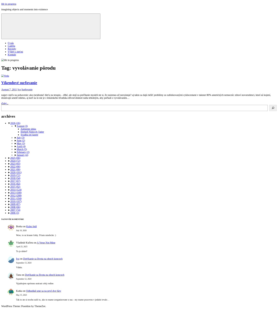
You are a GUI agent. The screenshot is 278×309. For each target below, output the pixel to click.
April (21, 146)
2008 (15, 207)
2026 (15, 123)
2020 (16, 172)
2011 (16, 198)
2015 (15, 186)
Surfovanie (26, 89)
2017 (15, 181)
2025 (15, 158)
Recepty (12, 48)
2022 (15, 166)
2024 (15, 160)
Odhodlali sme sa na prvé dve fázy (43, 291)
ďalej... (4, 103)
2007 (15, 210)
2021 (15, 169)
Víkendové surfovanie (19, 83)
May (21, 143)
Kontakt (12, 54)
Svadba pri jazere (29, 134)
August (22, 126)
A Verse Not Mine (46, 242)
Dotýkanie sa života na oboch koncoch (43, 258)
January (22, 155)
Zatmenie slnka (28, 129)
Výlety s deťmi (15, 51)
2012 (16, 195)
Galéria (11, 46)
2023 (15, 163)
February (23, 152)
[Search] (273, 108)
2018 (15, 178)
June (21, 140)
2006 (14, 213)
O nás (11, 43)
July (20, 137)
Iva (19, 89)
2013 (16, 192)
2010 (16, 201)
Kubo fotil (31, 226)
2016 (15, 184)
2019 (15, 175)
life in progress (8, 4)
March (22, 149)
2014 (16, 189)
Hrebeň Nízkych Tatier (32, 131)
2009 (15, 204)
